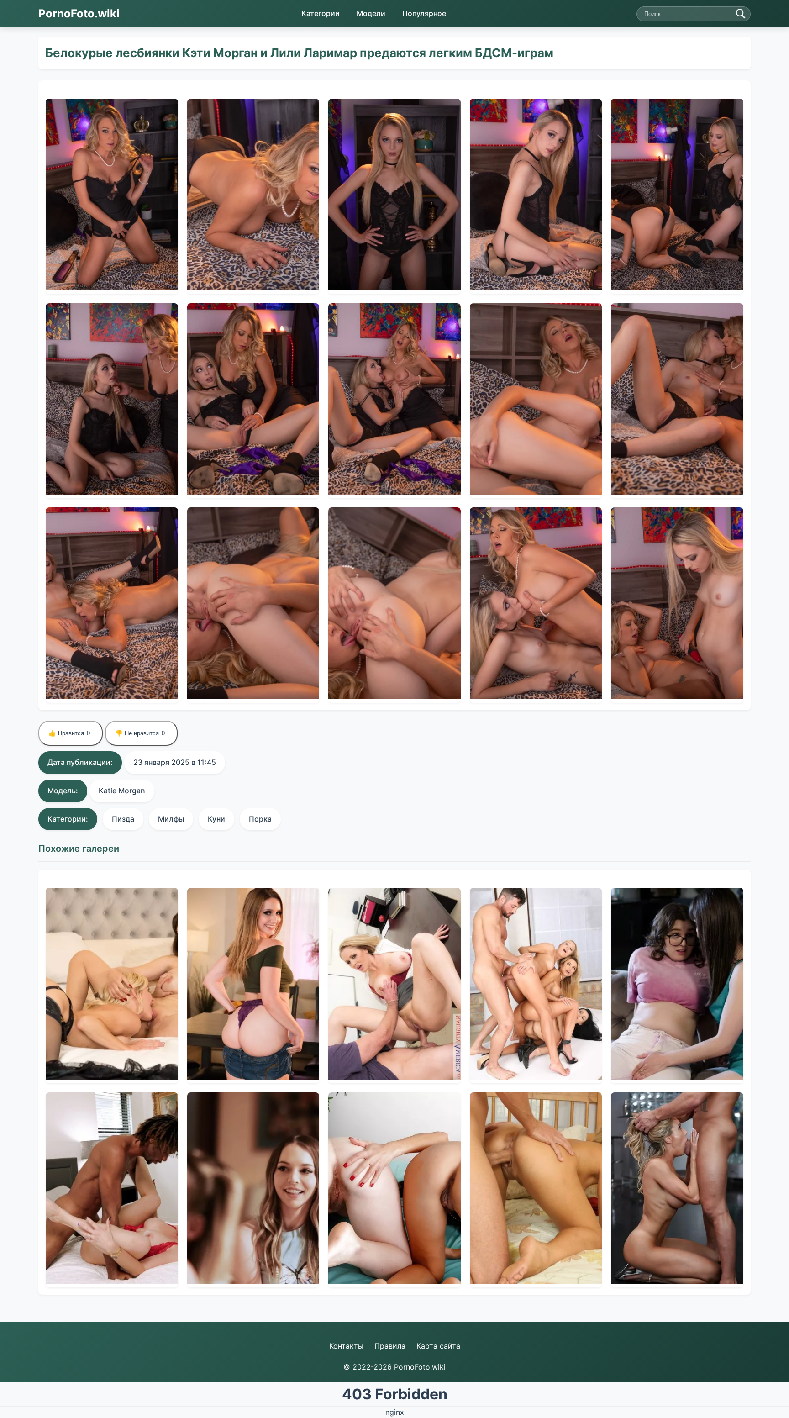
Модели (371, 13)
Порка (260, 818)
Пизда (123, 818)
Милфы (171, 818)
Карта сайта (438, 1345)
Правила (389, 1345)
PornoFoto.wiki (79, 13)
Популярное (424, 13)
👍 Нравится (69, 733)
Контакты (346, 1345)
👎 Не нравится (140, 733)
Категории (320, 13)
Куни (216, 818)
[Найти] (740, 13)
